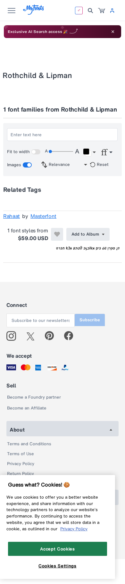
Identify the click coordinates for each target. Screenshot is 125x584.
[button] (89, 152)
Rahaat (11, 216)
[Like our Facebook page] (71, 336)
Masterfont (43, 216)
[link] (101, 10)
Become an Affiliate (26, 408)
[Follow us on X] (33, 336)
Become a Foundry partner (34, 397)
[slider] (61, 151)
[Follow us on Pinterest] (52, 336)
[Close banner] (112, 31)
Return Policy (20, 474)
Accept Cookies (57, 549)
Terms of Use (20, 454)
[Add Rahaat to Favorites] (57, 234)
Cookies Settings (57, 566)
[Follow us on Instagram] (13, 336)
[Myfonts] (34, 13)
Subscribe (89, 320)
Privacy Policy (20, 464)
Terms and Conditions (29, 444)
